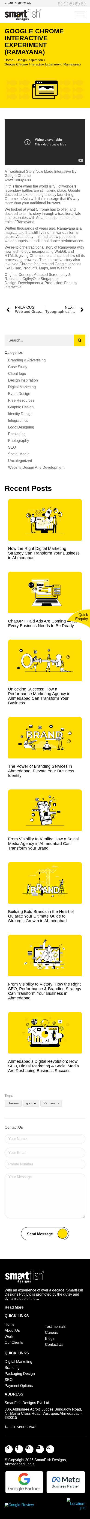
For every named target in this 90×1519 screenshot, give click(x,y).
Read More (14, 1307)
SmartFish (43, 1460)
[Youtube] (77, 4)
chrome (13, 1103)
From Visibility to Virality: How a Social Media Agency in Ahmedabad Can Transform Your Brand (43, 843)
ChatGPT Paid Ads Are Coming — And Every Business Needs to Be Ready (43, 623)
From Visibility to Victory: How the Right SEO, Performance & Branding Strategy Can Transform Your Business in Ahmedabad (44, 991)
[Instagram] (60, 4)
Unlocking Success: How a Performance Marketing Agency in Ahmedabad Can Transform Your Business (39, 696)
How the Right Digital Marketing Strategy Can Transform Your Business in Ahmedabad (44, 553)
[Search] (79, 340)
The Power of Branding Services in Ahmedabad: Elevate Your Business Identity (41, 771)
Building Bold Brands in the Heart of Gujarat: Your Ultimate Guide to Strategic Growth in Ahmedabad (41, 916)
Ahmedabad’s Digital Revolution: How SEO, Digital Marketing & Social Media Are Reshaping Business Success (43, 1066)
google (31, 1103)
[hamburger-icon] (80, 15)
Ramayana (51, 1103)
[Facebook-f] (66, 4)
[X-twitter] (83, 4)
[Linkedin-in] (71, 4)
